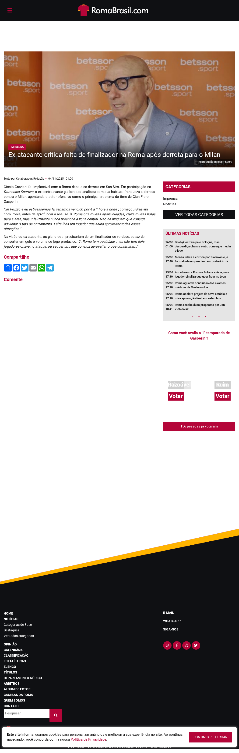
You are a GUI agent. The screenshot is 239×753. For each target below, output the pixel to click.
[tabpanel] (199, 277)
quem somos (14, 700)
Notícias (169, 204)
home (8, 613)
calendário (14, 650)
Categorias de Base (18, 624)
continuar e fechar (210, 737)
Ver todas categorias (199, 214)
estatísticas (15, 661)
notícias (11, 619)
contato (11, 706)
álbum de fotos (17, 689)
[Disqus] (80, 349)
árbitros (12, 683)
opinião (10, 644)
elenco (10, 667)
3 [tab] (206, 316)
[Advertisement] (119, 30)
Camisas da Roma (18, 695)
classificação (16, 655)
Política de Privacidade (88, 739)
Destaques (11, 630)
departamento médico (23, 678)
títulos (10, 672)
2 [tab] (199, 316)
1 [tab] (192, 316)
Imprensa (170, 198)
